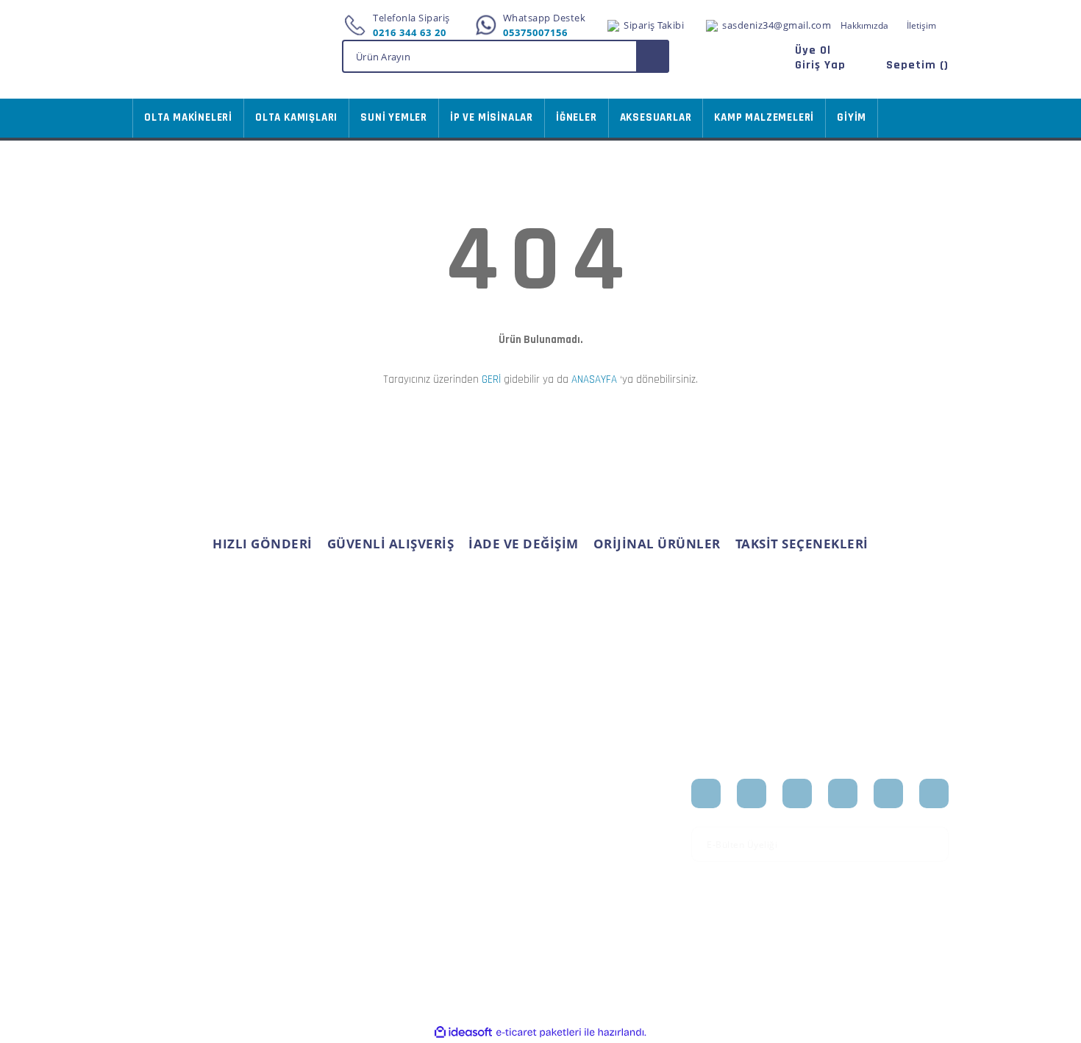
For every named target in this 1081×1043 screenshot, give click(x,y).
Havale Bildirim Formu (185, 882)
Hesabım (433, 789)
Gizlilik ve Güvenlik (316, 851)
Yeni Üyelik (158, 789)
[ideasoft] (463, 1032)
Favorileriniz (441, 836)
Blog (562, 859)
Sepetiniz (433, 859)
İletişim (921, 25)
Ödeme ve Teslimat (317, 827)
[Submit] (932, 844)
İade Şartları (300, 873)
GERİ (491, 379)
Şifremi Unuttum (171, 836)
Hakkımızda (864, 25)
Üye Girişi (154, 813)
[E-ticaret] (539, 1032)
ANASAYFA (594, 379)
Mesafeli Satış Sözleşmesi (304, 797)
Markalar (572, 836)
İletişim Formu (166, 859)
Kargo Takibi (160, 906)
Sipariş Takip (441, 813)
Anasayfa (573, 789)
